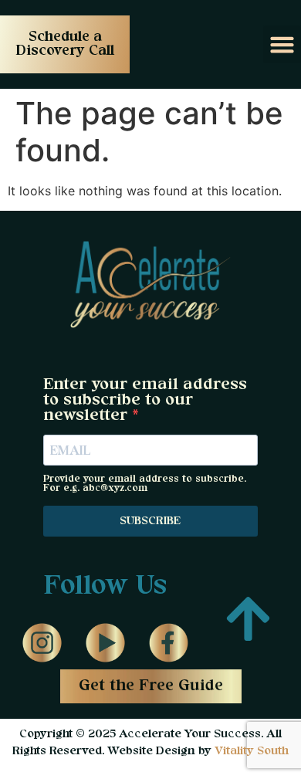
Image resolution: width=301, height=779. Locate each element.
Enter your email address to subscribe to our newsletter (145, 400)
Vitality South (252, 751)
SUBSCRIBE (150, 521)
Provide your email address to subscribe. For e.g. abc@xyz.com (144, 484)
